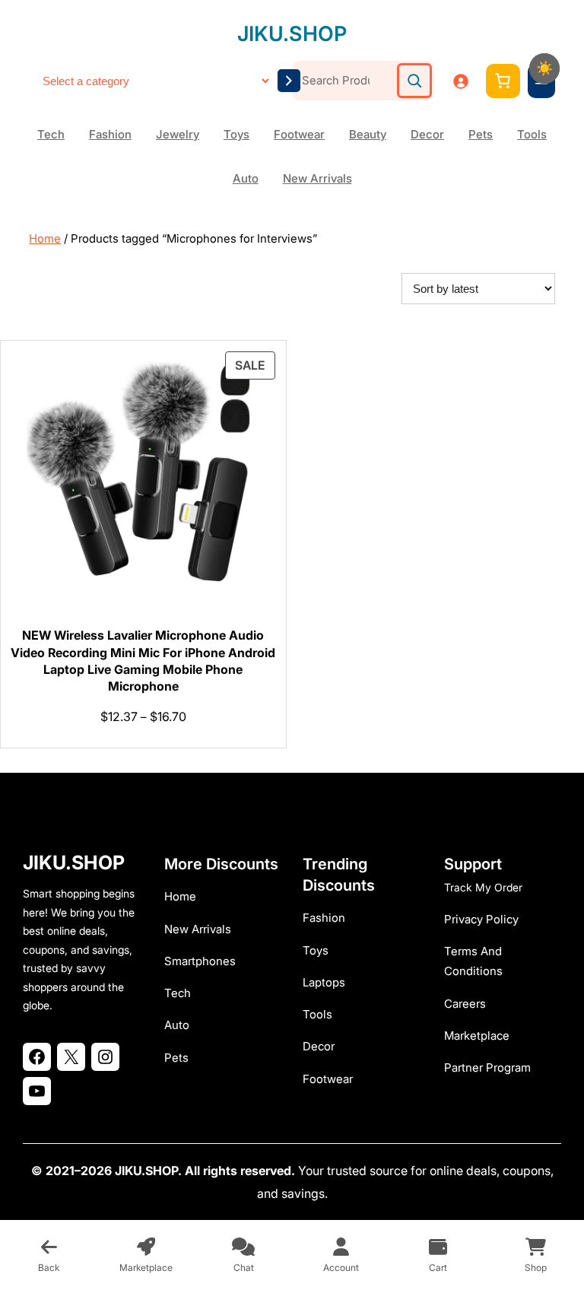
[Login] (460, 81)
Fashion (110, 134)
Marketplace (476, 1035)
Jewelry (177, 134)
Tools (532, 134)
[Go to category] (289, 80)
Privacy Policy (481, 919)
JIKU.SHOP (292, 33)
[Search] (414, 80)
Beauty (367, 134)
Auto (246, 178)
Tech (51, 134)
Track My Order (483, 887)
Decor (427, 134)
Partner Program (487, 1067)
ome (184, 896)
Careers (465, 1003)
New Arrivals (317, 178)
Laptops (324, 982)
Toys (236, 134)
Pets (480, 134)
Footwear (299, 134)
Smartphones (200, 961)
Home (45, 238)
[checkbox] (544, 68)
